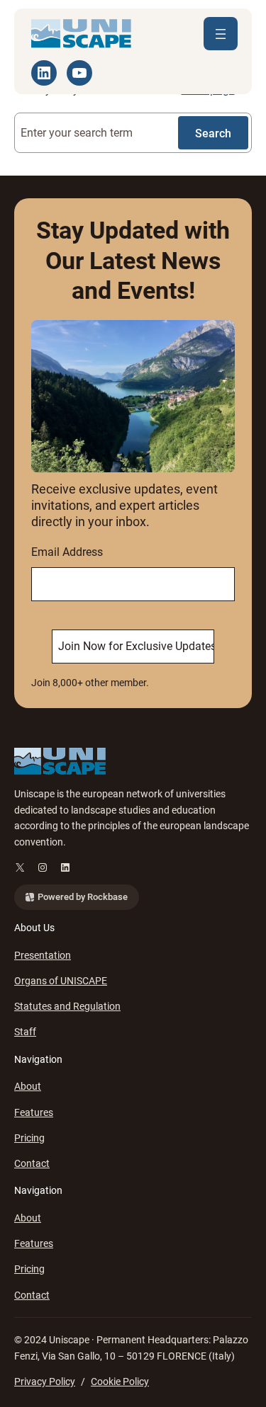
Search (213, 133)
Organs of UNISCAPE (60, 980)
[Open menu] (221, 33)
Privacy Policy (44, 1381)
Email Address (67, 552)
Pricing (29, 1138)
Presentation (42, 955)
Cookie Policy (120, 1381)
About (27, 1086)
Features (33, 1112)
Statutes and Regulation (67, 1006)
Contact (32, 1163)
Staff (25, 1031)
